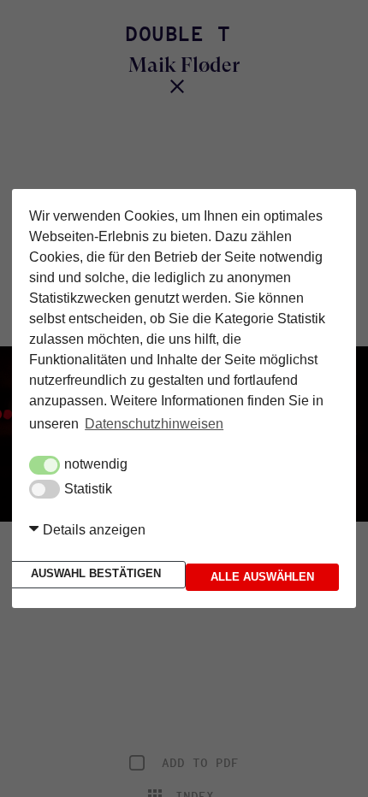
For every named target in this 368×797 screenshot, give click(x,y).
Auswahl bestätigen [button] (91, 574)
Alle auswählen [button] (262, 575)
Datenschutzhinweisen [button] (154, 426)
